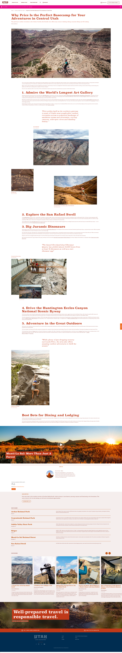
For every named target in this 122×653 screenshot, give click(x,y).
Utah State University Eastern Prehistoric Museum (62, 237)
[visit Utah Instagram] (38, 644)
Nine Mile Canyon (46, 95)
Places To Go (15, 2)
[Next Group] (109, 553)
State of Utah (77, 639)
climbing (80, 331)
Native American (34, 318)
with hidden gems (35, 221)
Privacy (76, 637)
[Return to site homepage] (5, 2)
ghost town (93, 100)
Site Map (63, 639)
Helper (34, 331)
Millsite (26, 333)
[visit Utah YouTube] (44, 644)
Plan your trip (33, 2)
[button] (121, 326)
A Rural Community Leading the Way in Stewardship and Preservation (78, 95)
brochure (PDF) (89, 99)
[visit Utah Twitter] (41, 644)
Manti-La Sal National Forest (72, 318)
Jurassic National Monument (51, 229)
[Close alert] (120, 7)
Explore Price (26, 501)
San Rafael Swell (26, 217)
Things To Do (24, 2)
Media (62, 637)
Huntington (31, 333)
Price (23, 85)
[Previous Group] (106, 553)
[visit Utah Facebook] (36, 644)
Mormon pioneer (28, 318)
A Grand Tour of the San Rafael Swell (38, 222)
